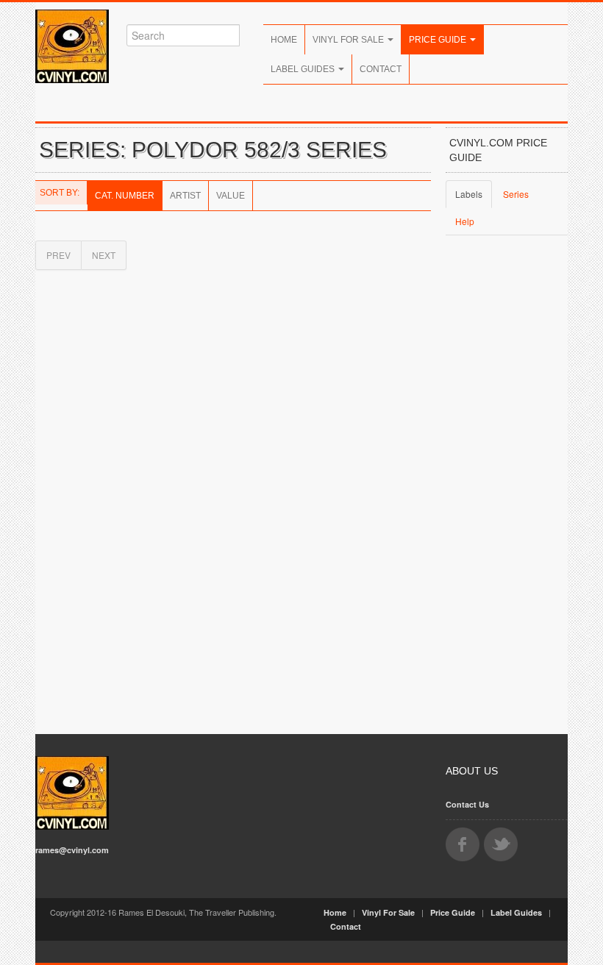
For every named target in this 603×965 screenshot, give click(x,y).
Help (464, 221)
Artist (185, 195)
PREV (58, 255)
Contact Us (467, 804)
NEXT (103, 255)
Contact (381, 69)
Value (230, 195)
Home (284, 40)
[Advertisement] (506, 487)
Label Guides (304, 69)
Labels (468, 194)
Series (516, 194)
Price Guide (438, 40)
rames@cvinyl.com (72, 849)
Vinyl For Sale (349, 40)
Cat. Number (124, 195)
